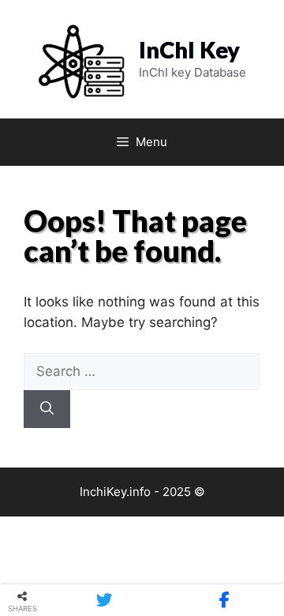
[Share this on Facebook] (224, 600)
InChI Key (189, 49)
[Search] (47, 409)
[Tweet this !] (104, 600)
